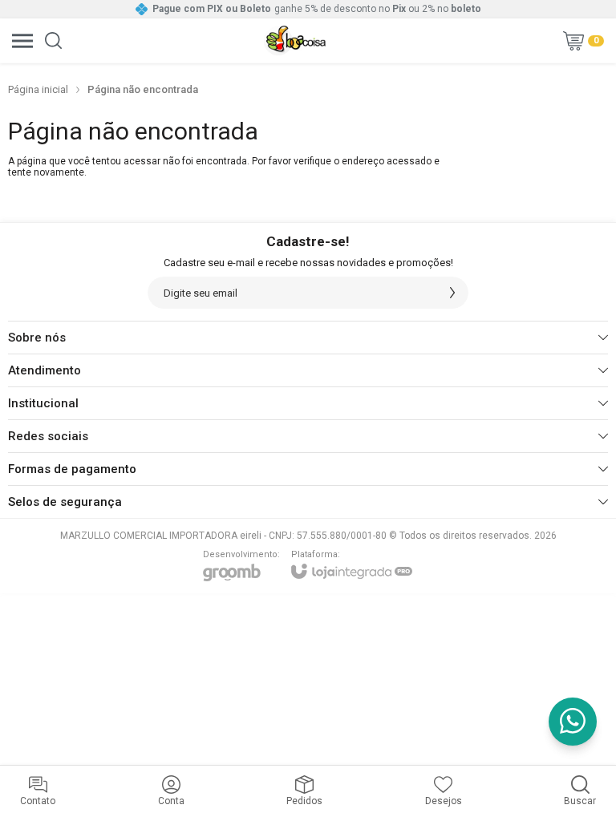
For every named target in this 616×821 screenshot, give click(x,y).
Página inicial (38, 89)
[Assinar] (452, 293)
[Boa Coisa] (295, 40)
